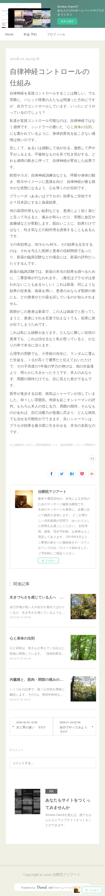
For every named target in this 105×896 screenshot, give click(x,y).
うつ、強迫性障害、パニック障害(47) (73, 444)
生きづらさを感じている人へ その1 (39, 596)
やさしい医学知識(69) (38, 444)
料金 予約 (30, 34)
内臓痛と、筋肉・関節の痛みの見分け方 (42, 679)
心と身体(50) (17, 444)
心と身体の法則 (79, 126)
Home (9, 34)
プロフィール (56, 34)
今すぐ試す (67, 21)
